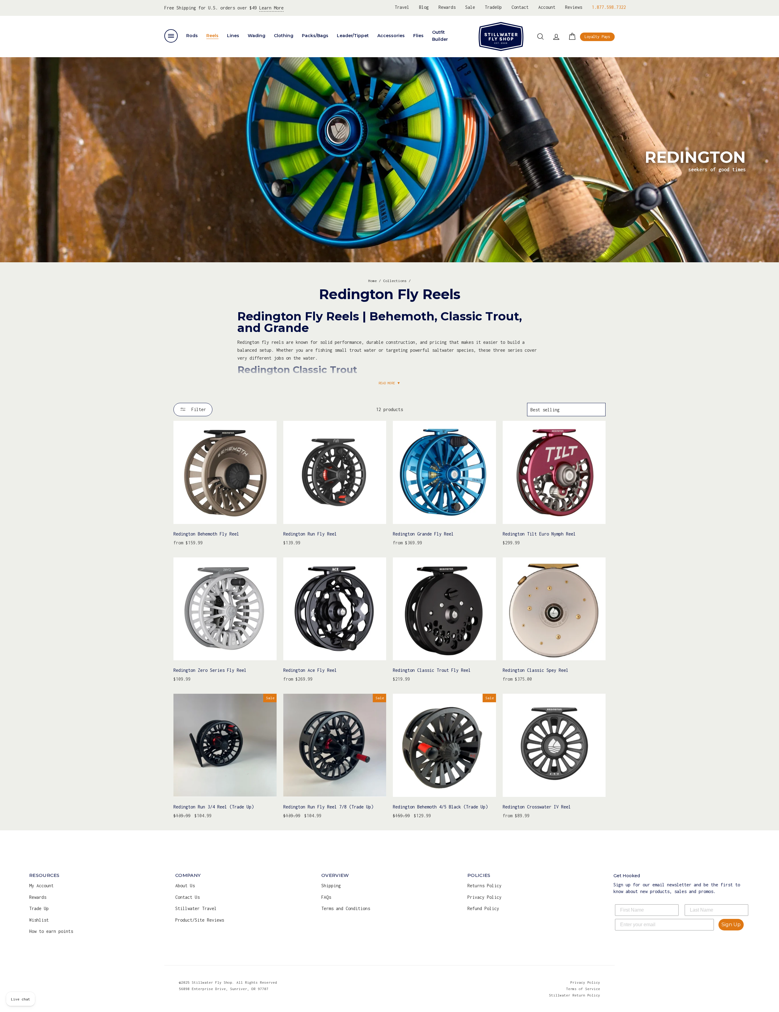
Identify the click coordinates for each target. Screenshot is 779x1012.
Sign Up (731, 924)
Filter (197, 409)
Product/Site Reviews (199, 920)
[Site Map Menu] (171, 36)
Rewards (447, 7)
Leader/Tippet (353, 35)
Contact (520, 7)
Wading (256, 35)
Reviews (573, 7)
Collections (395, 280)
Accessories (391, 35)
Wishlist (39, 920)
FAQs (326, 897)
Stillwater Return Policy (574, 995)
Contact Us (187, 897)
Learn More (271, 7)
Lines (233, 35)
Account (546, 7)
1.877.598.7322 (609, 7)
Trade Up (39, 908)
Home (372, 280)
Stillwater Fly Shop (501, 36)
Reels (212, 35)
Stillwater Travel (196, 908)
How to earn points (51, 931)
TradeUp (493, 7)
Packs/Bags (315, 35)
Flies (418, 35)
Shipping (331, 885)
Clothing (283, 35)
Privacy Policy (484, 897)
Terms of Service (583, 989)
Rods (192, 35)
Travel (402, 7)
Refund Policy (483, 908)
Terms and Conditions (345, 908)
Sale (470, 7)
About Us (185, 885)
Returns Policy (484, 885)
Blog (424, 7)
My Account (41, 885)
